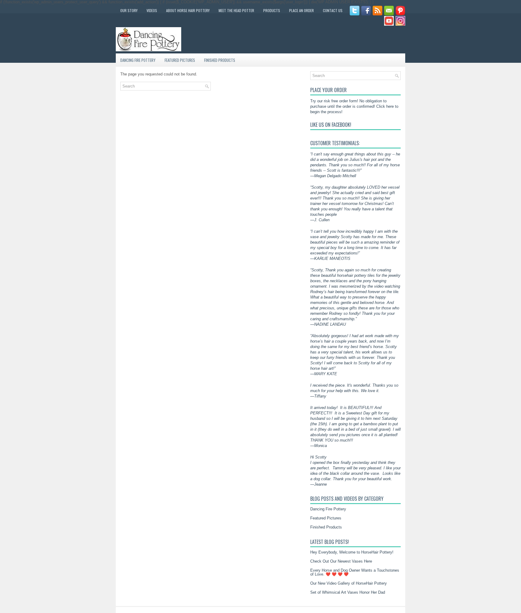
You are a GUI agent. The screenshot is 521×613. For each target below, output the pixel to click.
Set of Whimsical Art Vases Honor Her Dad (347, 592)
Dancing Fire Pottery (138, 60)
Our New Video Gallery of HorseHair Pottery (348, 583)
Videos (152, 10)
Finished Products (219, 60)
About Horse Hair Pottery (188, 10)
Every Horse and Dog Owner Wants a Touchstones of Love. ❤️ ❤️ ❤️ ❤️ (354, 572)
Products (271, 10)
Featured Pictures (180, 60)
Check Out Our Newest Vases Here (341, 561)
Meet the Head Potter (236, 10)
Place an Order (301, 10)
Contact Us (333, 10)
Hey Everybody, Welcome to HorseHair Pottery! (351, 552)
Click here (385, 106)
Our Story (128, 10)
